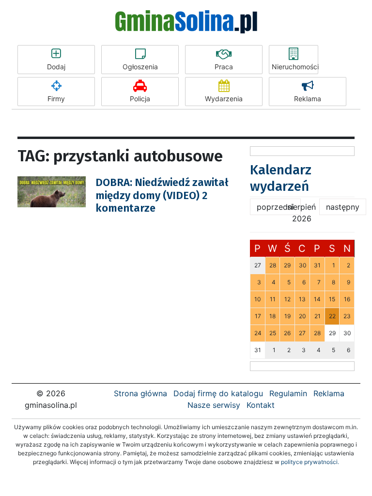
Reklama (307, 98)
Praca (224, 66)
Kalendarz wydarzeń (280, 178)
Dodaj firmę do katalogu (218, 393)
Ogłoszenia (140, 66)
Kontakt (261, 405)
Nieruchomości (295, 66)
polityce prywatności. (310, 461)
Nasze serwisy (213, 405)
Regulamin (288, 393)
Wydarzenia (224, 98)
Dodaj (56, 66)
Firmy (56, 98)
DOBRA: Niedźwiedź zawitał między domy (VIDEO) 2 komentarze (162, 195)
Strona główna (140, 393)
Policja (140, 98)
